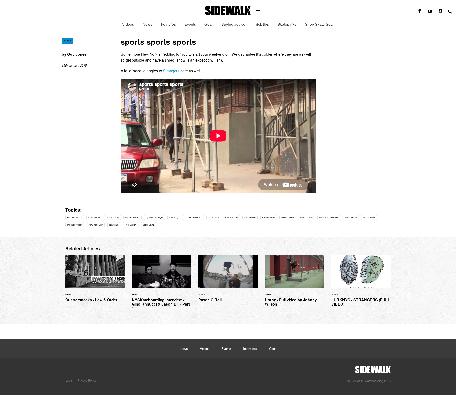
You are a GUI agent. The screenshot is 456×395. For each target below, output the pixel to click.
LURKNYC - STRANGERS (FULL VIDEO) (361, 283)
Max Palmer (369, 217)
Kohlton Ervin (306, 217)
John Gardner (231, 217)
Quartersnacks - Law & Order (95, 281)
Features (168, 24)
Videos (128, 24)
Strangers (171, 71)
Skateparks (286, 24)
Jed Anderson (195, 217)
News (147, 24)
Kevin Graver (268, 217)
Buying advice (233, 24)
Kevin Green (287, 217)
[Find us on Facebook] (419, 11)
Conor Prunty (112, 217)
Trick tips (261, 24)
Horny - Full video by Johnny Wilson (294, 283)
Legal (69, 380)
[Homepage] (373, 368)
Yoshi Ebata (148, 224)
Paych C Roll (228, 281)
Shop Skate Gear (319, 24)
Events (190, 24)
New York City (96, 224)
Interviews (250, 348)
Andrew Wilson (74, 217)
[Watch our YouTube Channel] (430, 11)
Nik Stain (113, 224)
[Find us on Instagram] (440, 11)
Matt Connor (351, 217)
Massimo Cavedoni (328, 217)
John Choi (213, 217)
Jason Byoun (175, 217)
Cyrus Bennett (132, 217)
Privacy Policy (86, 380)
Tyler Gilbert (130, 224)
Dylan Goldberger (154, 217)
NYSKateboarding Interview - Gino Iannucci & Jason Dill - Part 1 (161, 285)
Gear (208, 24)
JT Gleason (250, 217)
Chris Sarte (94, 217)
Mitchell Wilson (74, 224)
